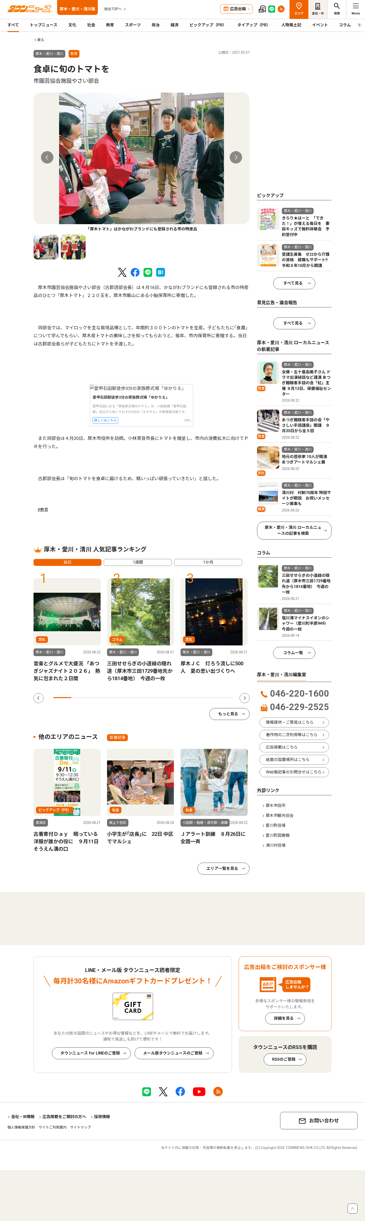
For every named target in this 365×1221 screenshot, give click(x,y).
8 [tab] (188, 697)
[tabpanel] (142, 162)
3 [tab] (98, 697)
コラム (345, 25)
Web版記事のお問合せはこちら (294, 772)
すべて (13, 25)
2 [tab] (80, 697)
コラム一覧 (293, 652)
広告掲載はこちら (282, 747)
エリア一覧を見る (222, 868)
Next (236, 157)
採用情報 (102, 1116)
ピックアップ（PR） (207, 25)
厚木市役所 (276, 805)
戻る (40, 40)
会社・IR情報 (23, 1116)
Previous (47, 157)
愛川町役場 (276, 825)
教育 (110, 25)
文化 (72, 25)
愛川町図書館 (278, 835)
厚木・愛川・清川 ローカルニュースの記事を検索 (293, 530)
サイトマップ (80, 1127)
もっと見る (228, 714)
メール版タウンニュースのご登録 (172, 1053)
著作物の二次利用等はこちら (292, 734)
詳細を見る (284, 1018)
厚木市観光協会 (279, 815)
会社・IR (318, 13)
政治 (156, 25)
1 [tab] (62, 697)
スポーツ (133, 25)
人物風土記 (291, 25)
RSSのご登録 (283, 1059)
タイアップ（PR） (253, 25)
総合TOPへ (113, 9)
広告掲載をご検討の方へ (64, 1116)
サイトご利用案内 (53, 1127)
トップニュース (43, 25)
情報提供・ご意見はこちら (290, 722)
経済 (175, 25)
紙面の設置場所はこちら (288, 759)
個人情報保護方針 (21, 1127)
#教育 (42, 509)
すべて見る (293, 283)
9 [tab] (206, 697)
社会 (91, 25)
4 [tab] (116, 697)
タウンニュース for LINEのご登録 (90, 1053)
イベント (320, 25)
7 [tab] (170, 697)
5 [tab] (134, 697)
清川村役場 (276, 845)
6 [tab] (152, 697)
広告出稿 (238, 8)
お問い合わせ (324, 1121)
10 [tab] (224, 697)
